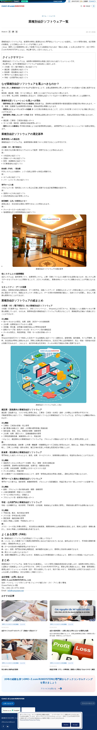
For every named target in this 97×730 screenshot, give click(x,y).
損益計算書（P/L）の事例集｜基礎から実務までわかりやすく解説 (72, 669)
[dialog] (50, 720)
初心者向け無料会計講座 (10, 669)
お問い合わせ (7, 703)
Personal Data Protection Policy (30, 720)
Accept (75, 725)
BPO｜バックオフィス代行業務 (10, 624)
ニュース (52, 16)
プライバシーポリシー (8, 722)
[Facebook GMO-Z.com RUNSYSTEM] (3, 726)
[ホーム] (13, 6)
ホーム (44, 16)
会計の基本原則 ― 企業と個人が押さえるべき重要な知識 (69, 631)
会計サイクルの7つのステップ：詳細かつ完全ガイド (19, 631)
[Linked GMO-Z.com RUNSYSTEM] (7, 726)
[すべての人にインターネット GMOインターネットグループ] (84, 1)
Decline (66, 725)
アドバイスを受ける (48, 688)
